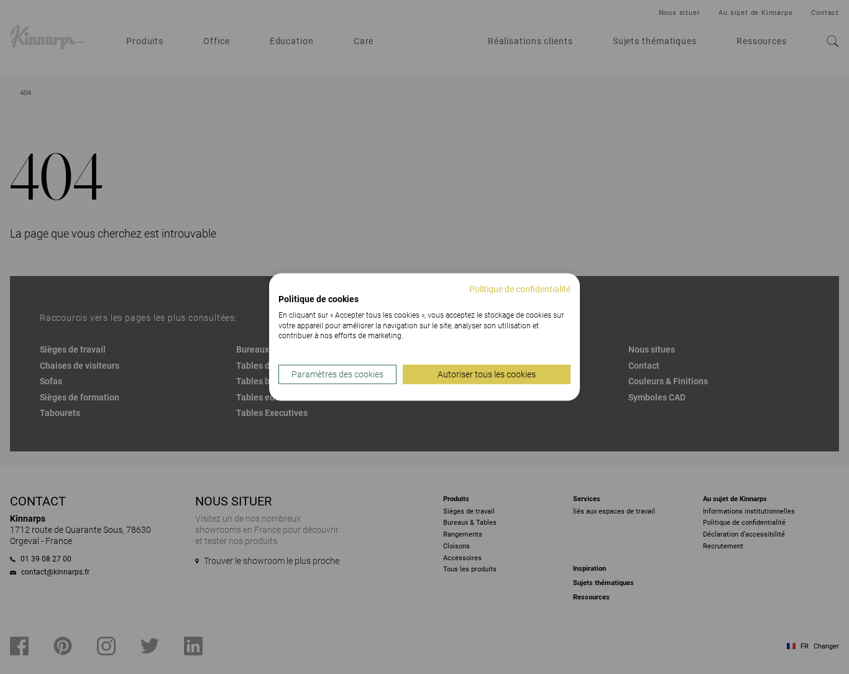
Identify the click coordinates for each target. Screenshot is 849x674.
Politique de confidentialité (520, 289)
